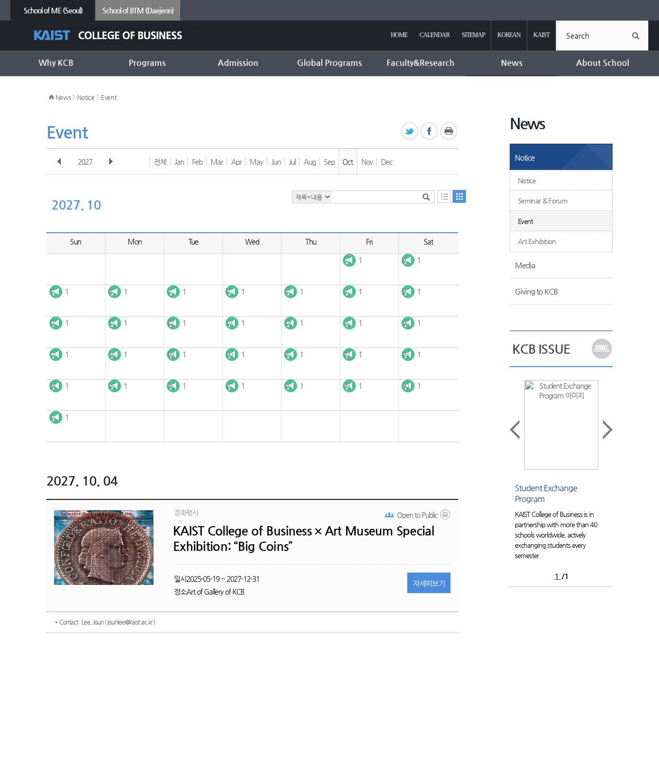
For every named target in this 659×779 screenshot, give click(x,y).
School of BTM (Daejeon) (138, 10)
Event (108, 97)
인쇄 (449, 132)
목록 (444, 196)
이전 (59, 162)
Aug (310, 162)
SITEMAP (473, 35)
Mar (217, 162)
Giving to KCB (536, 291)
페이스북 (430, 132)
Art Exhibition (537, 241)
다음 (111, 162)
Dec (386, 162)
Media (525, 265)
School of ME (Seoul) (53, 10)
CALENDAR (434, 35)
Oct (347, 162)
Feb (197, 162)
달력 (459, 196)
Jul (292, 162)
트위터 (410, 132)
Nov (367, 162)
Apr (236, 162)
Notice (86, 97)
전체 (160, 162)
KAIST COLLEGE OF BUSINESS (117, 35)
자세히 (429, 583)
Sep (329, 162)
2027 (85, 162)
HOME (399, 35)
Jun (276, 162)
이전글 (515, 430)
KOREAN (509, 35)
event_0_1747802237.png (445, 517)
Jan (179, 162)
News (63, 97)
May (256, 162)
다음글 (607, 430)
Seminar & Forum (542, 200)
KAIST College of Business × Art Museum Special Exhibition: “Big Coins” (303, 538)
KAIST (541, 35)
